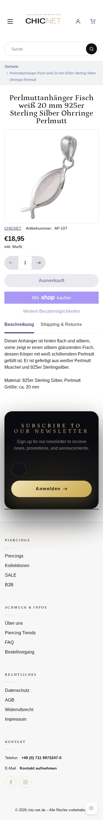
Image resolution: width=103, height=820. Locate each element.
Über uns (14, 623)
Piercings (14, 556)
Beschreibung (19, 324)
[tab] (22, 326)
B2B (9, 584)
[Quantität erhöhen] (39, 263)
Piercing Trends (20, 632)
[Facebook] (10, 782)
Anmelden (48, 488)
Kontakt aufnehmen (38, 768)
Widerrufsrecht (19, 709)
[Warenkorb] (93, 21)
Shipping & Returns (61, 324)
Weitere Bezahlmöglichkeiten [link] (51, 311)
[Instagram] (25, 782)
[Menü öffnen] (10, 21)
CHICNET (12, 228)
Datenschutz (17, 690)
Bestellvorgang (19, 652)
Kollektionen (17, 565)
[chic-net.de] (43, 20)
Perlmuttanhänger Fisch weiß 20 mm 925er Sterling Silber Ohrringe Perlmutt (53, 76)
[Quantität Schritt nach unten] (11, 263)
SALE (10, 575)
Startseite (11, 67)
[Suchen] (91, 48)
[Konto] (78, 21)
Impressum (15, 719)
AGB (9, 700)
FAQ (9, 642)
